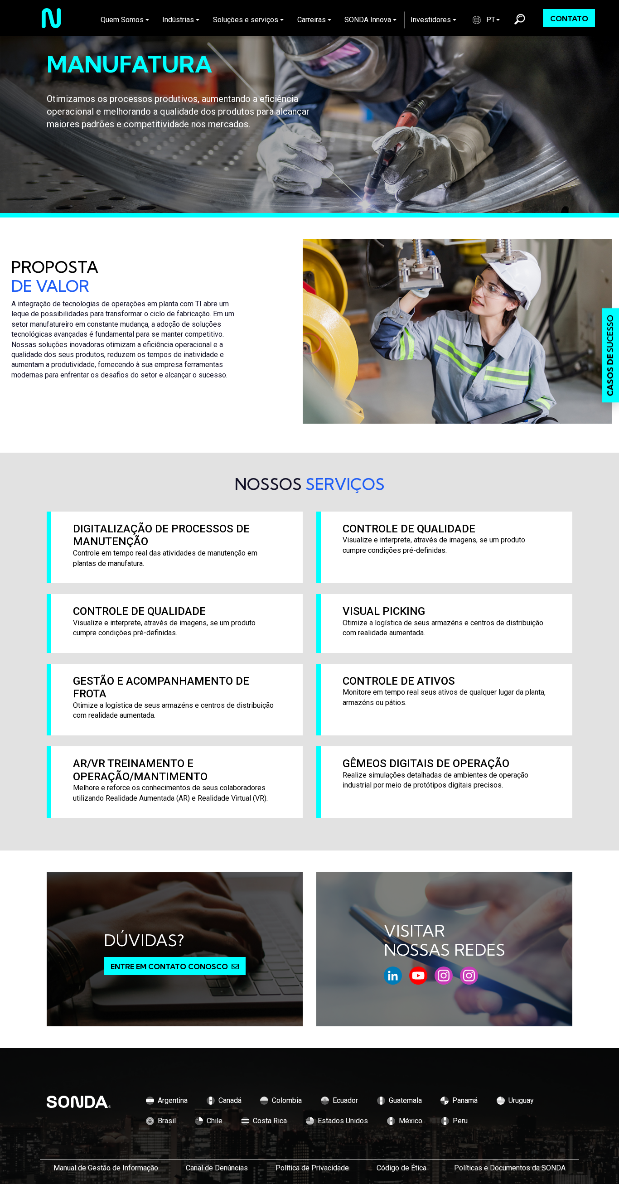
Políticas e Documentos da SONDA (510, 1168)
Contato (569, 18)
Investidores (431, 19)
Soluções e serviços (245, 19)
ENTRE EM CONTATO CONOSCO (169, 966)
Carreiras (311, 19)
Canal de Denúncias (217, 1168)
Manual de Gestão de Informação (105, 1168)
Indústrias (178, 19)
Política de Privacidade (312, 1168)
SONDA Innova (367, 19)
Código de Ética (401, 1168)
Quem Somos (122, 19)
